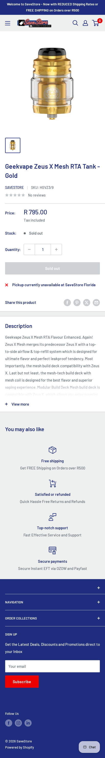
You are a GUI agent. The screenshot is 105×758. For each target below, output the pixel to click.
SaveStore (14, 187)
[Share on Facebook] (67, 302)
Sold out (52, 268)
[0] (96, 23)
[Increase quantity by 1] (56, 249)
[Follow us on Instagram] (18, 723)
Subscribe (22, 681)
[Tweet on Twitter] (86, 302)
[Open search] (75, 23)
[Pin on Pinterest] (77, 302)
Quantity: (13, 249)
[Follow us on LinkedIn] (28, 723)
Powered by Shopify (19, 747)
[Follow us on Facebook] (8, 723)
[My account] (85, 23)
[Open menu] (7, 23)
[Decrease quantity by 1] (29, 249)
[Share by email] (96, 302)
